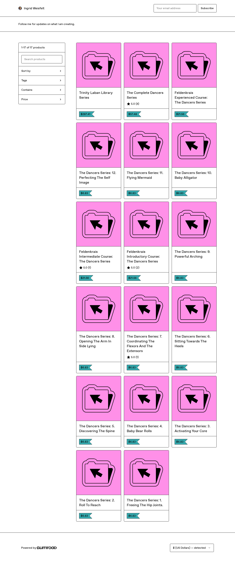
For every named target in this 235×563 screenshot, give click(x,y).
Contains (26, 89)
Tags (24, 80)
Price (24, 99)
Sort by (25, 71)
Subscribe (207, 8)
